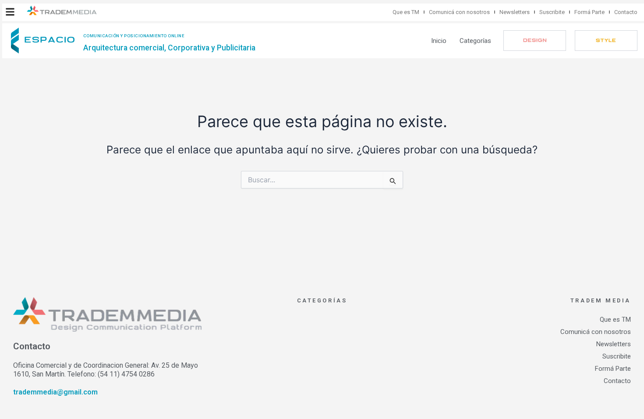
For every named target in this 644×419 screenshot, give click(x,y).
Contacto (625, 12)
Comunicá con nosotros (459, 12)
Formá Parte (589, 12)
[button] (10, 12)
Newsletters (514, 12)
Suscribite (552, 12)
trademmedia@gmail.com (55, 392)
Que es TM (406, 12)
